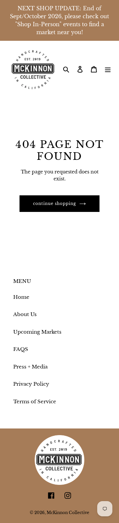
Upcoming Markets (37, 332)
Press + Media (30, 366)
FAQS (20, 349)
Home (21, 297)
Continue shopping (54, 203)
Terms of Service (34, 401)
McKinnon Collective (68, 512)
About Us (25, 314)
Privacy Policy (31, 384)
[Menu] (108, 69)
